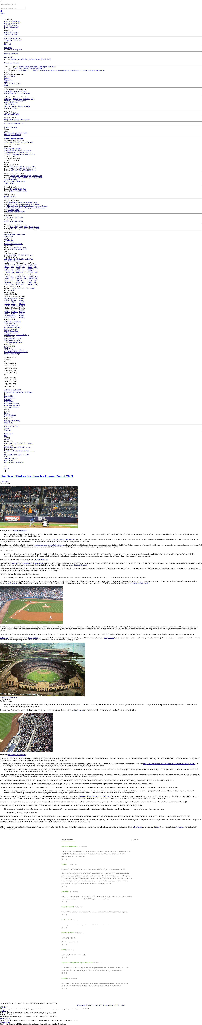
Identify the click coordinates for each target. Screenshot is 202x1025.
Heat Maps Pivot (9, 398)
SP (11, 290)
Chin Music (34, 70)
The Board (7, 348)
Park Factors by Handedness (13, 462)
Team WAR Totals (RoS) (12, 261)
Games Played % (24, 120)
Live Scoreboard (9, 133)
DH (32, 288)
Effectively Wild (16, 50)
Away (24, 247)
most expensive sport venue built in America (49, 545)
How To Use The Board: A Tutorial (16, 352)
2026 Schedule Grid (11, 329)
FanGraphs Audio (23, 70)
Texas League (35, 204)
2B (16, 288)
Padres (30, 282)
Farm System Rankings (12, 354)
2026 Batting (8, 217)
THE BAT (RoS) (10, 106)
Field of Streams (34, 59)
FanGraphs (8, 48)
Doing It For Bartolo (88, 70)
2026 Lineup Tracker (11, 333)
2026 (11, 166)
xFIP (8, 447)
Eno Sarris (5, 481)
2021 (22, 142)
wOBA (6, 443)
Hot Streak (7, 400)
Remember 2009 (42, 559)
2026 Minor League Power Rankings (16, 335)
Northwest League (41, 206)
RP (14, 290)
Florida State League (38, 208)
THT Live (18, 68)
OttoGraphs (100, 70)
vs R (15, 247)
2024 (10, 142)
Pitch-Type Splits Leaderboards (14, 181)
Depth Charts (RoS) (10, 102)
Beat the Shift (45, 59)
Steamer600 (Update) (20, 91)
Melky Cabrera (109, 638)
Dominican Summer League (15, 212)
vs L (11, 247)
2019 (31, 142)
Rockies (30, 284)
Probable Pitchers (22, 133)
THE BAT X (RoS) (23, 106)
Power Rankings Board (12, 405)
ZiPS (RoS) (8, 99)
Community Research (11, 63)
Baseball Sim (8, 396)
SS (18, 288)
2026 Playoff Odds (10, 150)
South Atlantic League (26, 206)
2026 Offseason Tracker (12, 340)
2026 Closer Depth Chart (12, 321)
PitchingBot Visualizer (11, 403)
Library (6, 413)
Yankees (7, 272)
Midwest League (12, 206)
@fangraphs (81, 1005)
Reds (17, 284)
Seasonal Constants (10, 458)
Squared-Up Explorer (11, 407)
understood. (83, 565)
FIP (5, 447)
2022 (18, 142)
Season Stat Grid (9, 183)
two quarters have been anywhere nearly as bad (27, 563)
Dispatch (26, 68)
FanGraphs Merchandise (12, 23)
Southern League (24, 204)
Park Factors (8, 417)
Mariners (31, 270)
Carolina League (24, 208)
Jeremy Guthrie (33, 638)
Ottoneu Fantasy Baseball (12, 38)
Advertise (98, 1005)
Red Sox (7, 270)
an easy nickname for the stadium (139, 583)
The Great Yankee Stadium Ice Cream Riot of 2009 (36, 476)
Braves (7, 277)
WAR (6, 455)
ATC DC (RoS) (9, 104)
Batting (6, 196)
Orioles (7, 267)
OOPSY (7, 85)
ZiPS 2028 (15, 114)
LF (24, 288)
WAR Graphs (8, 236)
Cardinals (19, 278)
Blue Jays (8, 265)
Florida (17, 210)
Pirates (18, 282)
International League (16, 202)
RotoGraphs (8, 57)
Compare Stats (37, 176)
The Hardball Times (22, 67)
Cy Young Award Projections (14, 123)
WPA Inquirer (8, 240)
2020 (27, 142)
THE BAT (7, 84)
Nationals (8, 282)
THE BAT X (16, 84)
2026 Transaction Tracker (12, 327)
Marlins (7, 278)
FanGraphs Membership (12, 21)
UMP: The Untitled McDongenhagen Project (54, 70)
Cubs (17, 280)
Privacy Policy (120, 1005)
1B (13, 288)
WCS (31, 227)
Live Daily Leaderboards (12, 135)
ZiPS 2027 (7, 114)
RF (30, 288)
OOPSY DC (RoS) (10, 108)
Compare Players (25, 176)
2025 (6, 142)
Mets (6, 280)
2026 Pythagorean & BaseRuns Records (17, 152)
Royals (18, 267)
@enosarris (179, 827)
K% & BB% (23, 443)
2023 (14, 142)
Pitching (12, 196)
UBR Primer (13, 455)
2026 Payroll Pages (10, 325)
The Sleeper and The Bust (19, 59)
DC (14, 265)
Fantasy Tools (8, 434)
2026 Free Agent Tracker (12, 338)
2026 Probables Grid (11, 331)
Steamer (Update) (21, 101)
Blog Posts (17, 40)
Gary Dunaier (78, 710)
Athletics (31, 269)
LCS (20, 227)
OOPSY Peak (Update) (22, 93)
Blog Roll (7, 44)
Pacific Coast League (30, 202)
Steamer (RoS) (9, 101)
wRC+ (12, 443)
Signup (6, 40)
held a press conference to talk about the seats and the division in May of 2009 (169, 764)
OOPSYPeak (8, 93)
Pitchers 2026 (18, 244)
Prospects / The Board (11, 426)
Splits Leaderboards (10, 179)
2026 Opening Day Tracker (13, 342)
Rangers (30, 272)
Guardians (19, 265)
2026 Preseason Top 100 (12, 390)
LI (23, 455)
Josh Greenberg (11, 583)
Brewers (18, 277)
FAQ (11, 40)
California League (12, 208)
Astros (30, 267)
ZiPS (6, 76)
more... (30, 443)
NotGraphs (33, 67)
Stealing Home (75, 70)
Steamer (7, 78)
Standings (7, 430)
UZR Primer (8, 451)
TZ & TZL (25, 451)
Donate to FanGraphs (11, 27)
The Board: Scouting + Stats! (14, 350)
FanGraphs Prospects (11, 53)
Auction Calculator (10, 34)
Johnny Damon (74, 565)
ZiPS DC (11, 76)
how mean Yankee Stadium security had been (94, 796)
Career (33, 166)
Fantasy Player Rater (11, 33)
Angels (30, 265)
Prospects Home (9, 346)
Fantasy (32, 68)
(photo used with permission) (16, 755)
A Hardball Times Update (8, 697)
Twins (18, 270)
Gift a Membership (10, 25)
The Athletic (138, 827)
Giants (30, 280)
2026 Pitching (18, 217)
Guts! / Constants (10, 415)
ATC (5, 82)
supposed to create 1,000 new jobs (63, 539)
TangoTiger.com (5, 1018)
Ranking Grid (14, 176)
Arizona (11, 210)
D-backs (30, 277)
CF (27, 288)
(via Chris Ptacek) (20, 530)
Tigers (18, 269)
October (156, 827)
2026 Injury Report (10, 323)
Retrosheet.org (5, 1022)
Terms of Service (108, 1005)
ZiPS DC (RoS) (28, 99)
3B (21, 288)
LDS (25, 227)
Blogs (6, 436)
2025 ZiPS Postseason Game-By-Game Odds (19, 154)
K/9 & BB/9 (21, 447)
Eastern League (13, 204)
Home (19, 247)
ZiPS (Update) (18, 99)
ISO (16, 443)
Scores (6, 428)
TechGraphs (43, 67)
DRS (15, 451)
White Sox (19, 272)
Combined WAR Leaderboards (14, 234)
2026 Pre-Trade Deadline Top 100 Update (18, 392)
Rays (6, 269)
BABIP (13, 447)
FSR (19, 451)
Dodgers (30, 278)
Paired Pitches (9, 401)
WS (16, 227)
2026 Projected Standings (12, 149)
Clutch (27, 455)
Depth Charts (8, 80)
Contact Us (90, 1005)
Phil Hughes (4, 638)
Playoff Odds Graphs (25, 150)
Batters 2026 (8, 244)
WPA (20, 455)
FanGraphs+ (52, 67)
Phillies (7, 284)
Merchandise (8, 422)
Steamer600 (8, 91)
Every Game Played (11, 120)
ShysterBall (40, 68)
